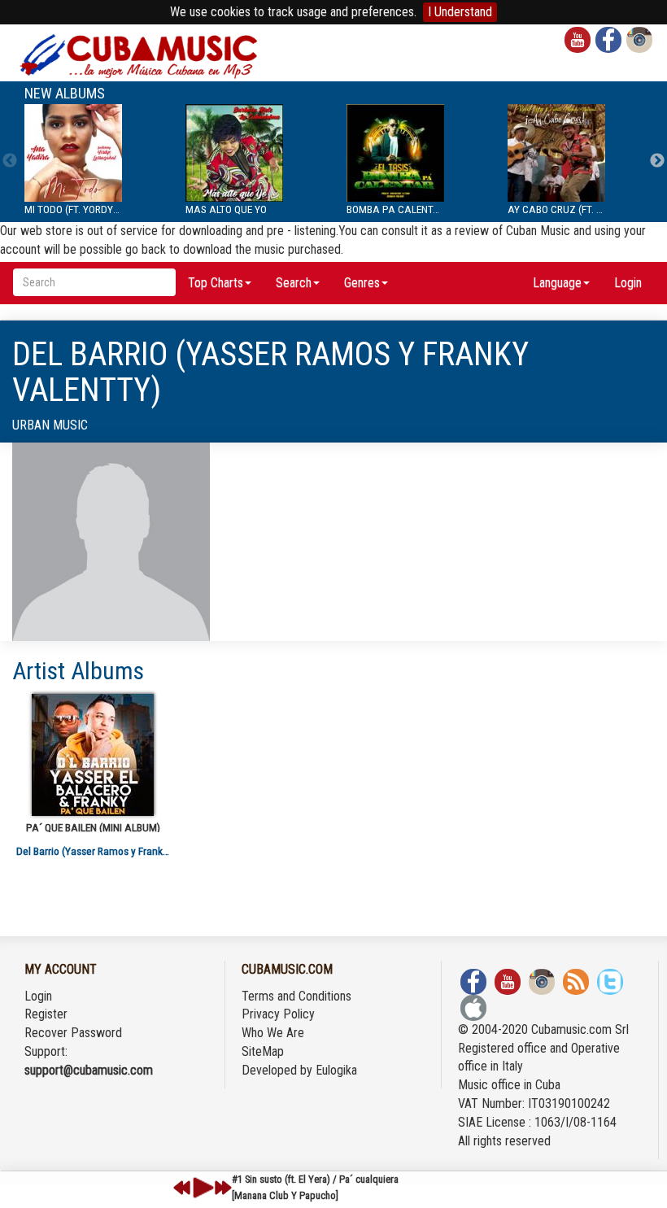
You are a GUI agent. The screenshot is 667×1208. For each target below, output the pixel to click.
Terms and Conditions (296, 996)
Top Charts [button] (215, 282)
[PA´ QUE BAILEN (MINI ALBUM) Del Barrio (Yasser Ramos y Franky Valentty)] (92, 755)
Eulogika (336, 1070)
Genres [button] (362, 282)
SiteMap (263, 1051)
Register (46, 1014)
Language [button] (557, 282)
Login (628, 282)
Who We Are (273, 1032)
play (201, 1187)
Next (657, 161)
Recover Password (73, 1032)
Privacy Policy (278, 1014)
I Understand (460, 12)
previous (182, 1187)
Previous (10, 161)
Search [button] (294, 282)
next (222, 1187)
